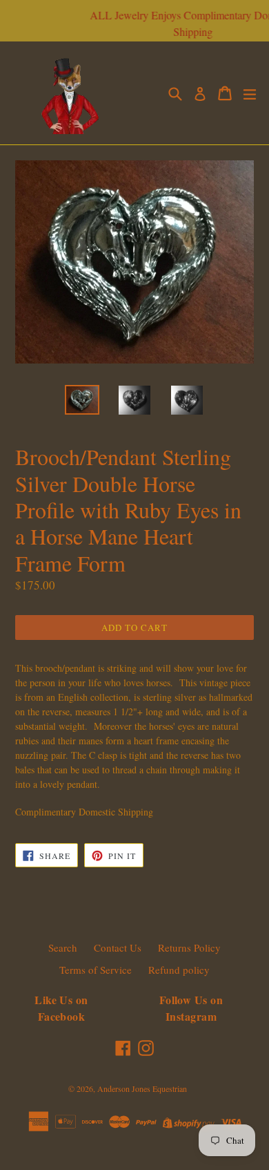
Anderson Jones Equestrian (142, 1088)
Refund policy (179, 969)
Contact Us (117, 947)
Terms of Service (95, 969)
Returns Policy (189, 947)
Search (62, 947)
